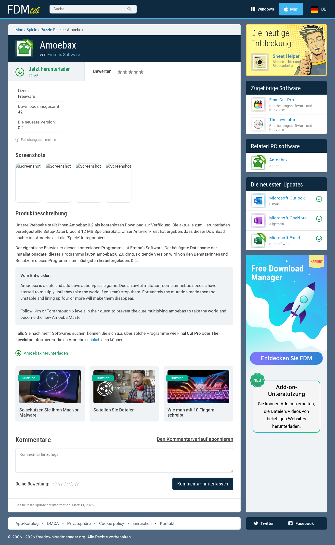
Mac (19, 29)
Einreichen (142, 523)
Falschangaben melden (38, 140)
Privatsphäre (79, 523)
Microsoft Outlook (287, 198)
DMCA (53, 523)
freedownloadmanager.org (60, 536)
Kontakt (167, 523)
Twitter (267, 523)
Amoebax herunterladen (46, 353)
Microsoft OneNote (288, 217)
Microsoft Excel (284, 237)
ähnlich (93, 339)
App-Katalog (27, 523)
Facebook (305, 523)
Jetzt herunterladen (50, 69)
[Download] (319, 199)
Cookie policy (111, 523)
